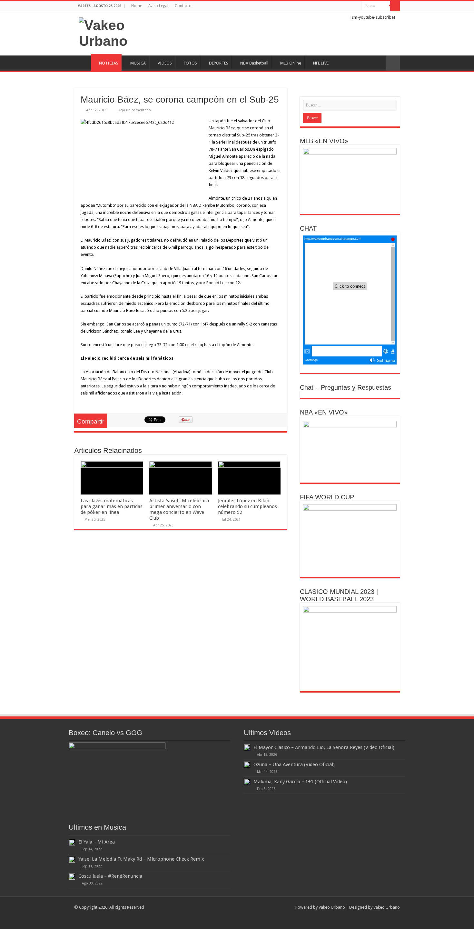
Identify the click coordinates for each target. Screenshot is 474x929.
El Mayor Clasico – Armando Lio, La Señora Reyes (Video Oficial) (323, 747)
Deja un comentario (134, 110)
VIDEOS (165, 63)
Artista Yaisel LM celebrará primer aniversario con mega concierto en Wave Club (179, 509)
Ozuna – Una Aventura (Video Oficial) (294, 764)
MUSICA (138, 63)
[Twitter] (338, 6)
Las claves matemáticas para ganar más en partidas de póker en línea (112, 506)
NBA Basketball (254, 63)
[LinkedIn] (344, 6)
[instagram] (356, 6)
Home (136, 6)
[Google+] (325, 6)
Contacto (183, 6)
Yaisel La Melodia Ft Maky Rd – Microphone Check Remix (141, 859)
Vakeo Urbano (386, 907)
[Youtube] (350, 6)
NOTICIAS (108, 63)
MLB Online (290, 63)
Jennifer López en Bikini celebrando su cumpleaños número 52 (247, 506)
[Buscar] (395, 6)
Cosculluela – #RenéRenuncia (110, 876)
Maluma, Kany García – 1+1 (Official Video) (300, 781)
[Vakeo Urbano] (127, 32)
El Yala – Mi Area (96, 842)
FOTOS (190, 63)
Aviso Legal (158, 6)
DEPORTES (218, 63)
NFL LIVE (321, 63)
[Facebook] (332, 6)
